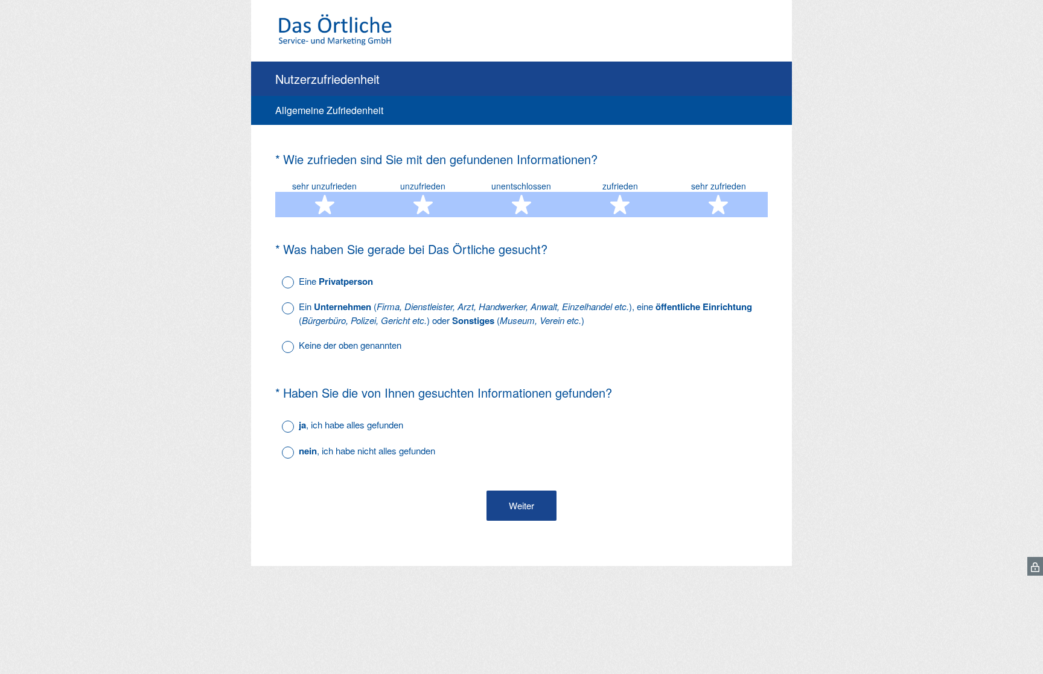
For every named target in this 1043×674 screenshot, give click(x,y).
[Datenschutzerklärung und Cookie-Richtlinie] (1035, 566)
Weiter (521, 505)
